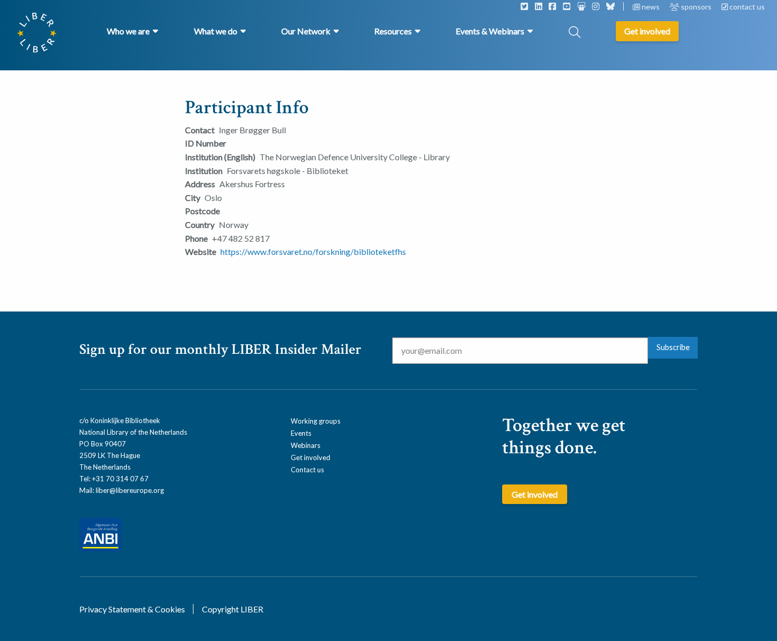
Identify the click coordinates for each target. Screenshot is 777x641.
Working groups (315, 421)
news (650, 6)
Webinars (305, 445)
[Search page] (574, 33)
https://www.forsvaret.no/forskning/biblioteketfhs (313, 251)
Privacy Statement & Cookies (132, 609)
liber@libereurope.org (130, 490)
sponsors (696, 6)
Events (301, 433)
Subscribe (673, 347)
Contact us (307, 469)
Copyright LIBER (232, 609)
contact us (746, 6)
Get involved (310, 457)
